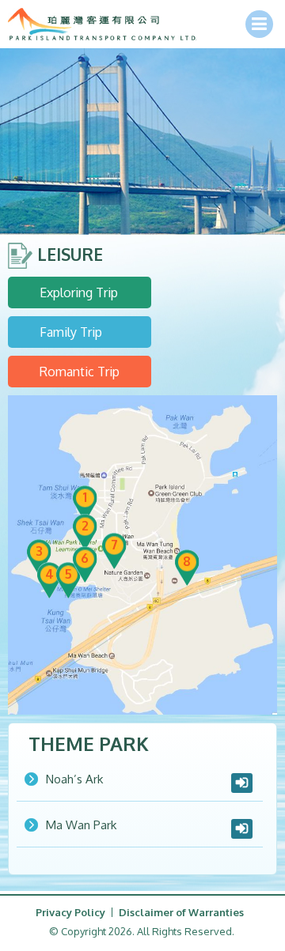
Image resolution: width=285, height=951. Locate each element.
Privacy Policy (70, 912)
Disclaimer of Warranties (181, 912)
